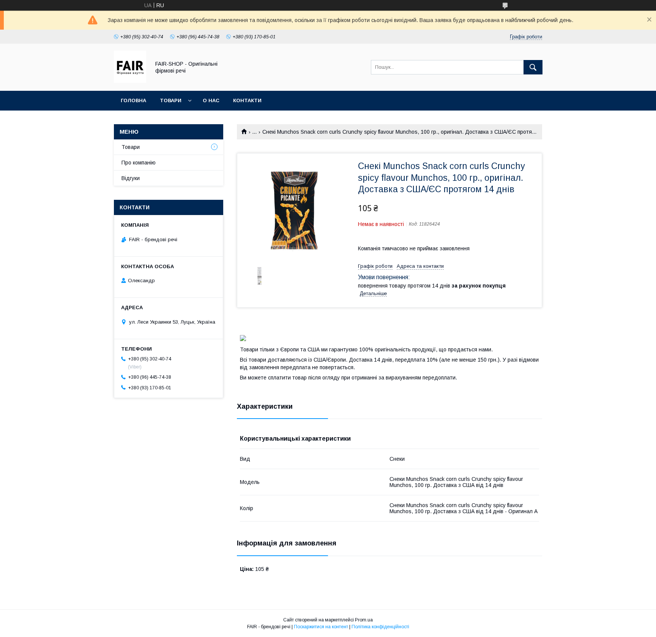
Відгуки (130, 178)
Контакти (247, 100)
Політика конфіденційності (380, 626)
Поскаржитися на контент (321, 626)
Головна (133, 100)
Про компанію (138, 163)
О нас (211, 100)
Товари (170, 100)
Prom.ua (364, 620)
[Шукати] (533, 67)
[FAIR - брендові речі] (130, 81)
